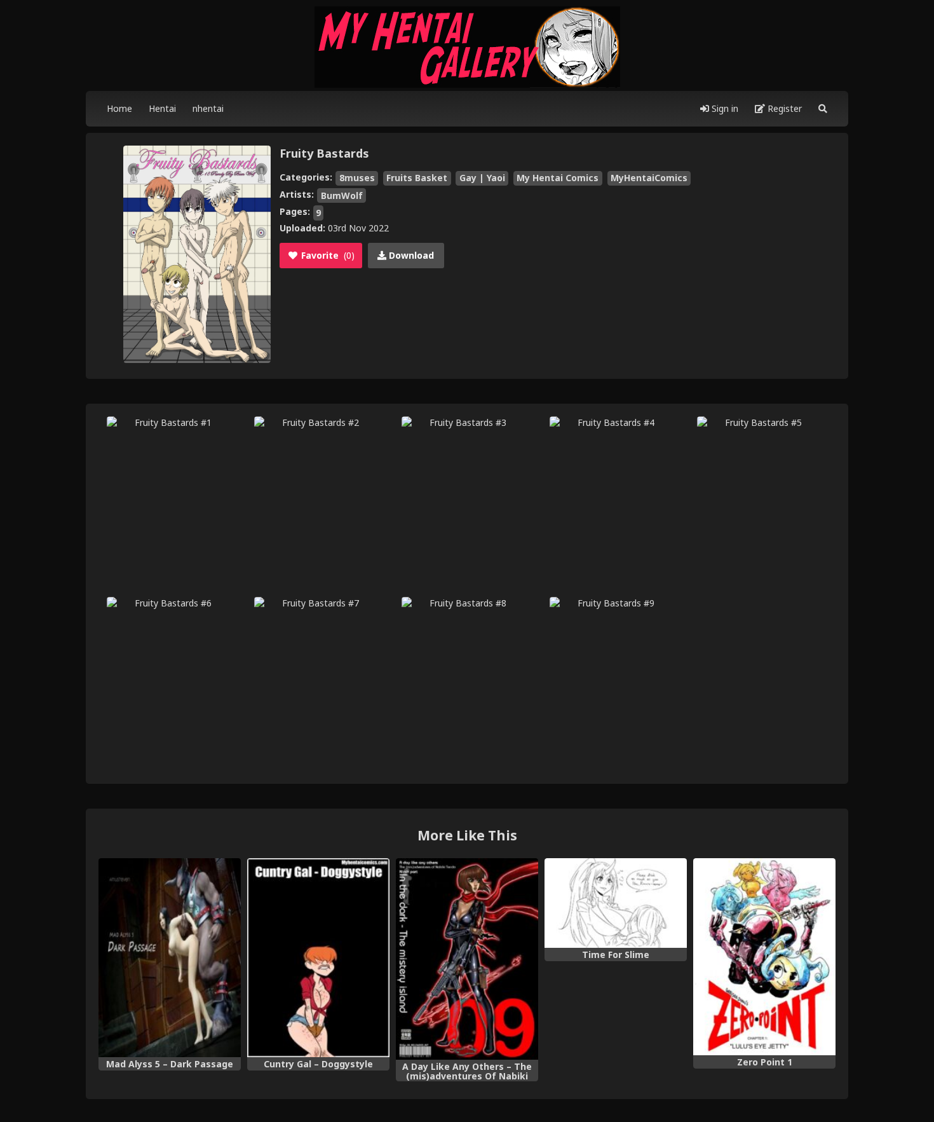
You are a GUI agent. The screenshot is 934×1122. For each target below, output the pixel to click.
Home (119, 108)
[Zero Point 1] (764, 956)
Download (410, 255)
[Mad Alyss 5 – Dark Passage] (169, 958)
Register (783, 108)
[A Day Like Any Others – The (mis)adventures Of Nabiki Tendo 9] (467, 959)
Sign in (723, 108)
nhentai (208, 108)
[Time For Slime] (616, 903)
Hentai (162, 108)
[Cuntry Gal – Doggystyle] (318, 958)
